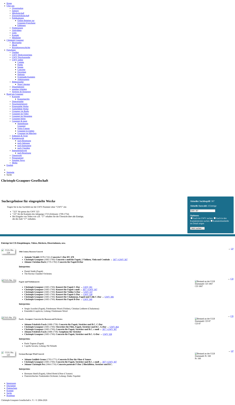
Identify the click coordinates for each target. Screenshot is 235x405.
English (10, 165)
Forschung (11, 50)
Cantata (20, 62)
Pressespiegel (17, 158)
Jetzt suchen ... (197, 228)
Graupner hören (19, 118)
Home (9, 3)
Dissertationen (18, 87)
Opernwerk (17, 155)
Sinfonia (21, 74)
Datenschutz (12, 388)
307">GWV (120, 259)
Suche (9, 393)
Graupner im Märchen (26, 133)
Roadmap (11, 395)
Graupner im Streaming (22, 116)
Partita (20, 65)
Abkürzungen (23, 79)
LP (232, 249)
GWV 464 (114, 327)
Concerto (21, 69)
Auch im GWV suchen (203, 218)
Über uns (10, 6)
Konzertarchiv (23, 99)
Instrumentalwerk (19, 150)
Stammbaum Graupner (22, 124)
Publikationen (18, 18)
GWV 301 (87, 287)
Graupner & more (19, 121)
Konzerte (16, 96)
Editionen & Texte (20, 136)
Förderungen (17, 28)
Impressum (11, 383)
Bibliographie (18, 82)
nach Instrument (24, 145)
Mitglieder (16, 38)
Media (14, 163)
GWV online (17, 60)
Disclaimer (11, 386)
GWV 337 (88, 292)
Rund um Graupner (15, 94)
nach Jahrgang (23, 143)
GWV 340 (87, 299)
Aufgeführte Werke (20, 109)
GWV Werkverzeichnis (22, 55)
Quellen (15, 52)
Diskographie (18, 101)
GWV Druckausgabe (21, 57)
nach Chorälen (23, 148)
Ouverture (21, 72)
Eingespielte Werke (20, 106)
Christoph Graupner (15, 40)
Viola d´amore (23, 128)
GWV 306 (109, 297)
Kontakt (15, 35)
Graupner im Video (20, 114)
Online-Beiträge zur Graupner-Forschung (26, 21)
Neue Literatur (23, 84)
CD (232, 279)
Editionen (21, 25)
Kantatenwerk (18, 138)
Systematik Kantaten (26, 77)
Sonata (20, 67)
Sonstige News (18, 160)
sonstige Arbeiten (19, 89)
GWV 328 (87, 294)
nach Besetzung (24, 141)
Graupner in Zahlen (25, 131)
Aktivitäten (16, 30)
